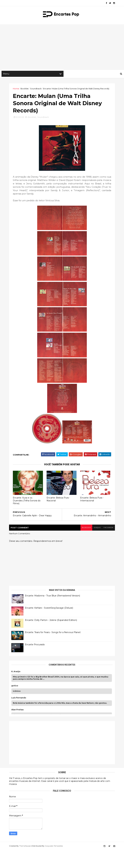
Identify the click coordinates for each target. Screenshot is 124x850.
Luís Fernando (18, 698)
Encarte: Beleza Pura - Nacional (58, 499)
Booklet (25, 88)
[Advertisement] (62, 47)
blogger (86, 527)
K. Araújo (15, 671)
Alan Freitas (17, 710)
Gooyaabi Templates (54, 846)
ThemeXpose (24, 846)
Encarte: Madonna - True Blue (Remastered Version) (52, 595)
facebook (108, 527)
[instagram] (114, 3)
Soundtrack (36, 88)
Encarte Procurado (35, 644)
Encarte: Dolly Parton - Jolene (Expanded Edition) (51, 620)
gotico (14, 686)
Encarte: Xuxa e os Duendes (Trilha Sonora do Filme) (27, 500)
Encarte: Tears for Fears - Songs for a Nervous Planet (53, 632)
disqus (97, 527)
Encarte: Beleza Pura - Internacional (92, 499)
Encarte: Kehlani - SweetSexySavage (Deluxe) (49, 607)
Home (16, 88)
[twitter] (110, 3)
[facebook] (106, 3)
